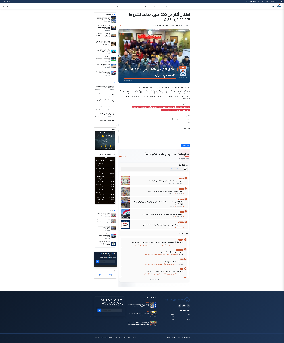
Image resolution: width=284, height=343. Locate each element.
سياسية (164, 25)
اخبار (161, 6)
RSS (262, 1)
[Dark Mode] (3, 5)
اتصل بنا (266, 1)
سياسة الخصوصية (118, 337)
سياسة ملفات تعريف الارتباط (106, 337)
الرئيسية (280, 1)
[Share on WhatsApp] (122, 25)
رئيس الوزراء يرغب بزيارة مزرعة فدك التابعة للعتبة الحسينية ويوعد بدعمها (103, 27)
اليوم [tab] (185, 169)
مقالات (129, 6)
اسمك (188, 122)
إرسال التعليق (185, 145)
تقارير (146, 6)
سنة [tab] (172, 169)
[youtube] (184, 306)
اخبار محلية (153, 6)
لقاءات (134, 6)
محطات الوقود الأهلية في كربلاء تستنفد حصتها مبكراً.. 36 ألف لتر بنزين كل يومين (103, 43)
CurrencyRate (112, 205)
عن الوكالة (134, 337)
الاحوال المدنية (154, 107)
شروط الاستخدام (126, 337)
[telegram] (179, 306)
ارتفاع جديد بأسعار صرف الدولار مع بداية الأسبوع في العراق (166, 181)
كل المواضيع (274, 1)
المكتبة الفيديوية (120, 6)
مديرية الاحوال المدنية (166, 110)
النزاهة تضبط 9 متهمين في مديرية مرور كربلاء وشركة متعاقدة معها (163, 225)
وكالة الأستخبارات (135, 107)
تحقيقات (141, 6)
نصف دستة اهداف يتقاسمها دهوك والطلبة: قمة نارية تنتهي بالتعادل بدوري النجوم (103, 18)
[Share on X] (123, 25)
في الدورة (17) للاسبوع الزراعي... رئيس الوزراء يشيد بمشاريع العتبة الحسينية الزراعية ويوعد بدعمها (138, 324)
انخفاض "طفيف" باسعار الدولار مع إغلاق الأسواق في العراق (166, 191)
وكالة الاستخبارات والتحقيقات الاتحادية (167, 107)
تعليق (188, 133)
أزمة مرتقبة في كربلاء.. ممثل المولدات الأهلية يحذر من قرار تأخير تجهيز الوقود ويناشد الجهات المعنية (158, 203)
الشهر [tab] (176, 169)
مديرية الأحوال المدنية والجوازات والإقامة (180, 110)
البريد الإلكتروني (186, 128)
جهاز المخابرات (186, 107)
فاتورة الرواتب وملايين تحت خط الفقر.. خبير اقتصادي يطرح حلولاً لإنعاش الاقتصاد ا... (103, 50)
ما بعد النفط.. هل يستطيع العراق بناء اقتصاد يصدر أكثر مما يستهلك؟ (163, 214)
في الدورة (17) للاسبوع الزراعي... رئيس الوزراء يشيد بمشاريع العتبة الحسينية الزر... (103, 35)
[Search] (6, 5)
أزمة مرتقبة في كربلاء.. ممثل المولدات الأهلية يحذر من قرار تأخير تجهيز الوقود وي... (103, 227)
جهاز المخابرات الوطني (145, 107)
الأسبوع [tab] (181, 169)
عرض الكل (123, 156)
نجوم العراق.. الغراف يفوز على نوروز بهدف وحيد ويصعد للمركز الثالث (103, 58)
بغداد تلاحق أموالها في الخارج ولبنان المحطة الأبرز (103, 65)
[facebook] (188, 306)
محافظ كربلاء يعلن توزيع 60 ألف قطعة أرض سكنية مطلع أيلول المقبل (161, 254)
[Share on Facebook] (125, 25)
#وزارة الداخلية (179, 107)
